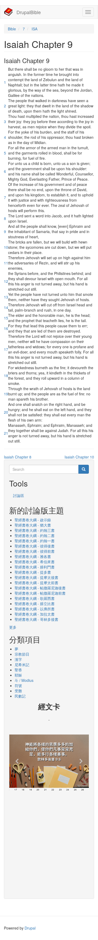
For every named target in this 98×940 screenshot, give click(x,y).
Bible (12, 28)
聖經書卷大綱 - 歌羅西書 (35, 598)
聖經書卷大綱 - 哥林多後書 (36, 619)
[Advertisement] (49, 843)
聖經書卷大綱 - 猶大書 (33, 525)
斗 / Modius (24, 680)
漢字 (18, 659)
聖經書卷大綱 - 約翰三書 (35, 530)
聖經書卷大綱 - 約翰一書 (35, 540)
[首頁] (8, 12)
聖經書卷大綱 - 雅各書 (33, 556)
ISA (34, 28)
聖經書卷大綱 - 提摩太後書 (36, 577)
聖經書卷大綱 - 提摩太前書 (36, 582)
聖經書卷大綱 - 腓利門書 (35, 566)
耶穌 (18, 675)
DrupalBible (28, 12)
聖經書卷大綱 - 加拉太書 (35, 614)
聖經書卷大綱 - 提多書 (33, 572)
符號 (18, 685)
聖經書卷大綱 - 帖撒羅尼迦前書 (40, 593)
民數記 (20, 696)
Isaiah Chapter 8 (17, 457)
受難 (18, 690)
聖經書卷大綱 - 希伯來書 (35, 561)
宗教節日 (22, 654)
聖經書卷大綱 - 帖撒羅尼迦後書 (40, 587)
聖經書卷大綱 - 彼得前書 (35, 551)
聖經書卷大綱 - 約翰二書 (35, 535)
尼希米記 (22, 664)
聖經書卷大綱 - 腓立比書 (35, 603)
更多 (12, 627)
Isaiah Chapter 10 (79, 457)
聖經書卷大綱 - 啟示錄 (33, 519)
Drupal (30, 928)
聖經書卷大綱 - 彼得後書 (35, 546)
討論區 (18, 495)
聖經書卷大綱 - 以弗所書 (35, 608)
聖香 (18, 669)
